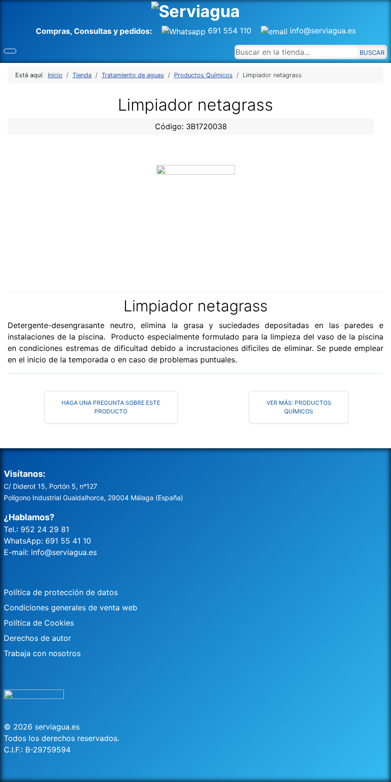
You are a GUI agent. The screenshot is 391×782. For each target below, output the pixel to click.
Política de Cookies (39, 623)
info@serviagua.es (322, 30)
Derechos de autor (37, 638)
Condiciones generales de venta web (70, 607)
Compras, (55, 31)
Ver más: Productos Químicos (299, 407)
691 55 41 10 (68, 540)
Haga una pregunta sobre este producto (111, 407)
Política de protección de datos (61, 592)
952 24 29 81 (45, 529)
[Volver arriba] (379, 770)
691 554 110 (233, 30)
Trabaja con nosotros (42, 653)
